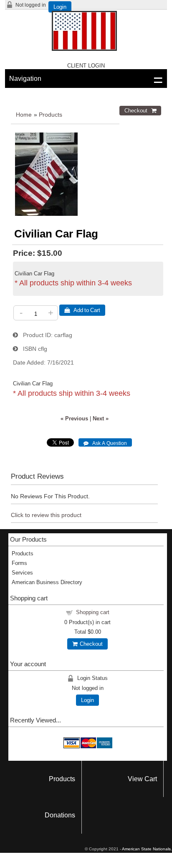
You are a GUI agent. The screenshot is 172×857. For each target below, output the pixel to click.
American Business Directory (47, 582)
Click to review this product (46, 515)
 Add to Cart (82, 310)
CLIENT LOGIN (86, 65)
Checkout (90, 644)
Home (24, 114)
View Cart (142, 778)
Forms (19, 563)
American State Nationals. (147, 849)
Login (59, 7)
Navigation (25, 78)
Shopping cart (92, 612)
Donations (60, 815)
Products (50, 114)
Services (22, 573)
